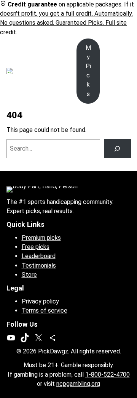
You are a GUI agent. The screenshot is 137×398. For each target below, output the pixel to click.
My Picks (88, 71)
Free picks (35, 246)
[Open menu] (34, 70)
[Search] (117, 148)
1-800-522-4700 (107, 374)
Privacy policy (40, 301)
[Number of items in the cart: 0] (126, 70)
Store (29, 274)
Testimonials (39, 265)
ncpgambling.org (78, 383)
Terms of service (44, 310)
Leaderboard (39, 256)
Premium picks (41, 237)
